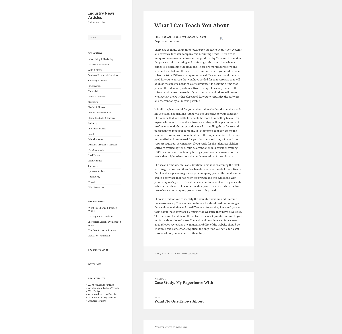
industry (92, 123)
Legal (91, 134)
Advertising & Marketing (101, 59)
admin (176, 253)
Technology (94, 176)
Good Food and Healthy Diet (102, 294)
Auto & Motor (95, 69)
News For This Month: (99, 235)
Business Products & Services (103, 75)
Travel (91, 182)
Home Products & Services (101, 117)
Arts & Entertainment (99, 64)
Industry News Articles (101, 15)
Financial (93, 91)
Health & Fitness (96, 107)
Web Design (94, 291)
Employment (94, 85)
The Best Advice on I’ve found (103, 230)
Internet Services (97, 128)
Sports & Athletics (97, 171)
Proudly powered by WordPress (170, 326)
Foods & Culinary (97, 96)
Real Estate (94, 155)
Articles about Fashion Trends (103, 287)
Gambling (93, 101)
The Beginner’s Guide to (100, 216)
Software (93, 166)
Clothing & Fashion (97, 80)
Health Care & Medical (99, 112)
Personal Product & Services (102, 144)
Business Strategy (97, 300)
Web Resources (96, 187)
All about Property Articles (102, 297)
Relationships (95, 160)
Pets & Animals (96, 150)
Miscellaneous (95, 139)
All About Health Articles (101, 284)
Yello (219, 58)
